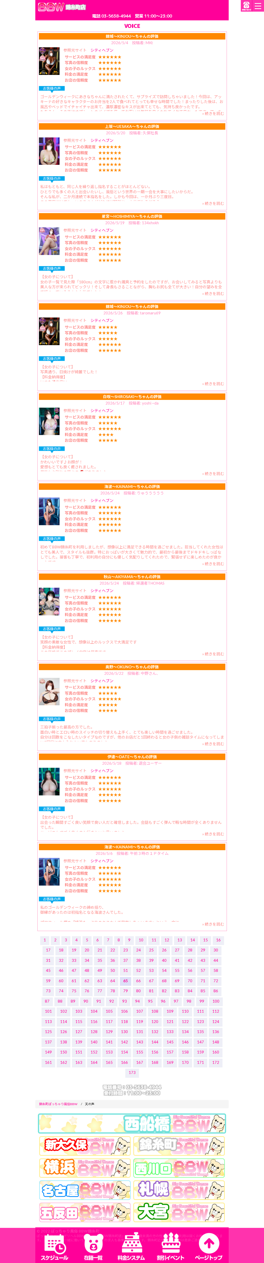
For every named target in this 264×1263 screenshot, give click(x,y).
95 (150, 1001)
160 (215, 1052)
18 (61, 950)
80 (138, 990)
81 (151, 990)
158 (185, 1052)
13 (179, 939)
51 (125, 970)
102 (63, 1011)
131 (139, 1031)
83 (177, 990)
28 (190, 950)
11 (154, 939)
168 (154, 1062)
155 (139, 1052)
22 (112, 950)
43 (203, 960)
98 (189, 1001)
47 (74, 970)
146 (185, 1042)
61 (74, 980)
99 (202, 1001)
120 (154, 1021)
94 (137, 1001)
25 (151, 950)
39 (151, 960)
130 (124, 1031)
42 (190, 960)
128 (93, 1031)
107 (139, 1011)
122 (185, 1021)
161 (48, 1062)
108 (154, 1011)
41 (177, 960)
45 (48, 970)
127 (78, 1031)
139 (78, 1042)
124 (215, 1021)
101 (48, 1011)
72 (215, 980)
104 (93, 1011)
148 (215, 1042)
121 (170, 1021)
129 (109, 1031)
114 (63, 1021)
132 (154, 1031)
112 (215, 1011)
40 (164, 960)
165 (109, 1062)
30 (215, 950)
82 (164, 990)
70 (190, 980)
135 (200, 1031)
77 (99, 990)
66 (138, 980)
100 (215, 1001)
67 (151, 980)
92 (111, 1001)
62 (87, 980)
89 (73, 1001)
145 (170, 1042)
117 (109, 1021)
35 (99, 960)
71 (203, 980)
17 (48, 950)
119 (139, 1021)
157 (170, 1052)
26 (164, 950)
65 (125, 980)
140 (93, 1042)
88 (60, 1001)
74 (61, 990)
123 (200, 1021)
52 (138, 970)
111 (200, 1011)
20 (87, 950)
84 (190, 990)
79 (125, 990)
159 (200, 1052)
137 (48, 1042)
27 (177, 950)
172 (215, 1062)
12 (166, 939)
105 (109, 1011)
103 (78, 1011)
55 (177, 970)
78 (112, 990)
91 (98, 1001)
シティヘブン (101, 50)
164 (93, 1062)
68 (164, 980)
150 (63, 1052)
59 (48, 980)
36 (112, 960)
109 (170, 1011)
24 (138, 950)
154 (124, 1052)
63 (99, 980)
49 (99, 970)
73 (48, 990)
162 (63, 1062)
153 (109, 1052)
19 (74, 950)
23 (125, 950)
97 (176, 1001)
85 (203, 990)
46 (61, 970)
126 (63, 1031)
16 (218, 939)
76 (87, 990)
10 (141, 939)
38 (138, 960)
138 (63, 1042)
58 (215, 970)
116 (93, 1021)
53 (151, 970)
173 (132, 1072)
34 (87, 960)
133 (170, 1031)
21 (99, 950)
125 (48, 1031)
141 (109, 1042)
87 (47, 1001)
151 (78, 1052)
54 (164, 970)
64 (112, 980)
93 (124, 1001)
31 (48, 960)
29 (203, 950)
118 (124, 1021)
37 (125, 960)
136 (215, 1031)
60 (61, 980)
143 (139, 1042)
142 (124, 1042)
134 (185, 1031)
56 (190, 970)
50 (112, 970)
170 (185, 1062)
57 (203, 970)
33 (74, 960)
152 (93, 1052)
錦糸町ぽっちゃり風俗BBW (58, 1104)
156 (154, 1052)
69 (177, 980)
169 (170, 1062)
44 (215, 960)
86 (215, 990)
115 (78, 1021)
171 (200, 1062)
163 (78, 1062)
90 (86, 1001)
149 (48, 1052)
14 (192, 939)
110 (185, 1011)
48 (87, 970)
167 (139, 1062)
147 (200, 1042)
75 (74, 990)
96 (163, 1001)
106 (124, 1011)
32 (61, 960)
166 (124, 1062)
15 (205, 939)
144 (154, 1042)
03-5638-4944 (116, 16)
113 (48, 1021)
